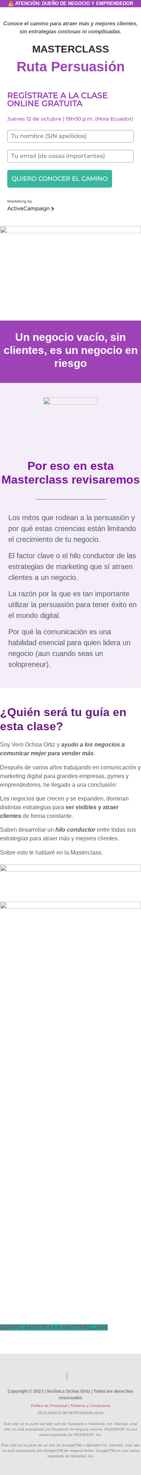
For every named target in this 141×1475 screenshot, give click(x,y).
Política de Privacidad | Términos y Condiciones (70, 1406)
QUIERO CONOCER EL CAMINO (60, 178)
